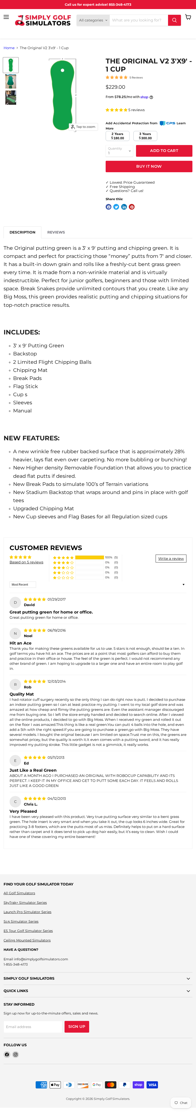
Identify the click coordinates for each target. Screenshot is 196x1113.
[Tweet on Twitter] (116, 207)
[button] (117, 110)
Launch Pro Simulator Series (27, 912)
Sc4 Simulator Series (21, 921)
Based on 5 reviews (26, 562)
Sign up (76, 1026)
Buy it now (149, 166)
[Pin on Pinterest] (132, 207)
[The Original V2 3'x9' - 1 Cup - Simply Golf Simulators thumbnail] (10, 65)
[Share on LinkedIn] (124, 207)
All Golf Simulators (19, 893)
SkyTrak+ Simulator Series (25, 902)
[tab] (22, 232)
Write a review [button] (171, 558)
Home (9, 48)
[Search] (174, 20)
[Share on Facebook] (108, 207)
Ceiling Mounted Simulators (27, 940)
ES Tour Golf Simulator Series (28, 931)
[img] (35, 599)
